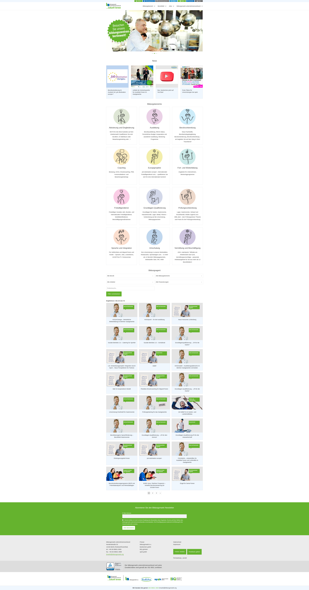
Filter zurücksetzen (114, 294)
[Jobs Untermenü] (173, 6)
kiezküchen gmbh (145, 547)
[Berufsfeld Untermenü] (165, 6)
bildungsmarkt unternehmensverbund (189, 6)
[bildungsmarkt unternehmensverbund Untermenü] (202, 6)
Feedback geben (194, 552)
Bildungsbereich (148, 6)
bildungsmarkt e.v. (145, 544)
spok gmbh (143, 552)
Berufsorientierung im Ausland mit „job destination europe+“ (117, 92)
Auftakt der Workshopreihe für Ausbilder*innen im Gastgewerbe (141, 92)
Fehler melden (180, 552)
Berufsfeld (161, 6)
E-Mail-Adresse (126, 513)
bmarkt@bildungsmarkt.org (115, 554)
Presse (142, 542)
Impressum (176, 544)
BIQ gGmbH (144, 549)
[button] (154, 53)
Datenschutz (177, 542)
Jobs (170, 6)
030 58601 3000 (153, 588)
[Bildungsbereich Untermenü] (154, 6)
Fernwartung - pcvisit (180, 558)
